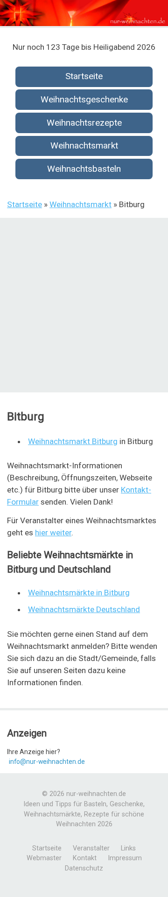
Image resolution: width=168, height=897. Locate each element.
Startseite (84, 76)
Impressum (125, 858)
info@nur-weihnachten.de (47, 761)
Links (128, 848)
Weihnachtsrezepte (84, 122)
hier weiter (53, 532)
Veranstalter (91, 848)
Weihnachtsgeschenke (84, 99)
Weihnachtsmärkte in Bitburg (79, 592)
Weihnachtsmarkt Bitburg (73, 441)
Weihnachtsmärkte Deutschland (84, 609)
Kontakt (85, 858)
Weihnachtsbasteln (84, 168)
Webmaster (44, 858)
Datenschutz (84, 868)
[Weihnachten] (84, 23)
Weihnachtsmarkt (84, 145)
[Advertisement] (84, 306)
